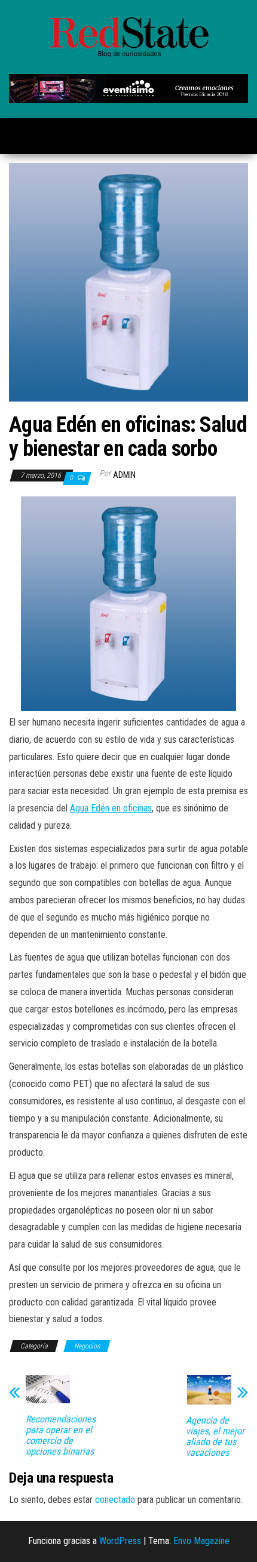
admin (124, 475)
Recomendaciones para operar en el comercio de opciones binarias (61, 1435)
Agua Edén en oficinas (111, 808)
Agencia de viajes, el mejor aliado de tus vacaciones (215, 1436)
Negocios (87, 1346)
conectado (115, 1499)
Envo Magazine (201, 1540)
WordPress (120, 1540)
